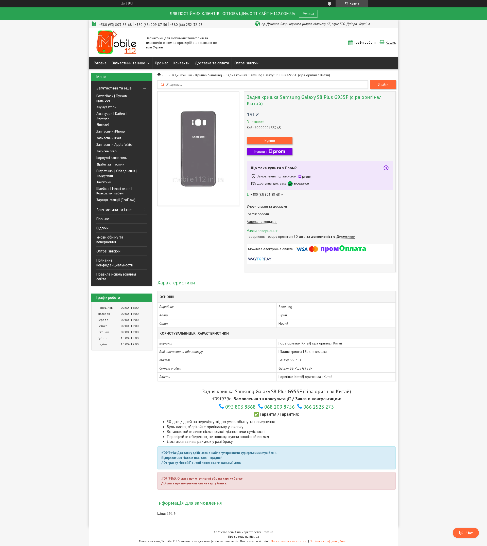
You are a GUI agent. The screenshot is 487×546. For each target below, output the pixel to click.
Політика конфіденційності (329, 541)
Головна (100, 63)
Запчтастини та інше (114, 88)
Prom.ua (267, 532)
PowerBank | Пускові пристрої (112, 98)
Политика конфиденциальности (114, 262)
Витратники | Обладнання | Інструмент (116, 173)
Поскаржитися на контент (289, 541)
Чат (469, 533)
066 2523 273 (318, 407)
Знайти (383, 84)
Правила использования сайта (116, 276)
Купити (270, 140)
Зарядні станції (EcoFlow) (115, 199)
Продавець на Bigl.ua (243, 536)
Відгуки (102, 228)
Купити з (260, 151)
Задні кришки (181, 75)
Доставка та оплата (212, 63)
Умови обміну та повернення (109, 239)
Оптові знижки (246, 63)
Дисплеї (102, 124)
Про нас (161, 63)
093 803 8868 (240, 407)
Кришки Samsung (208, 75)
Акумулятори (106, 107)
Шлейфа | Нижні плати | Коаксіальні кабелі (114, 190)
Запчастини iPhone (110, 131)
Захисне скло (106, 151)
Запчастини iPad (108, 138)
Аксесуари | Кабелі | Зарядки (111, 115)
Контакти (181, 63)
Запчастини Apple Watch (114, 144)
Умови (308, 13)
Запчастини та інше (128, 63)
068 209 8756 (279, 407)
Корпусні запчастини (112, 157)
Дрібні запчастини (110, 164)
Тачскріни (103, 182)
